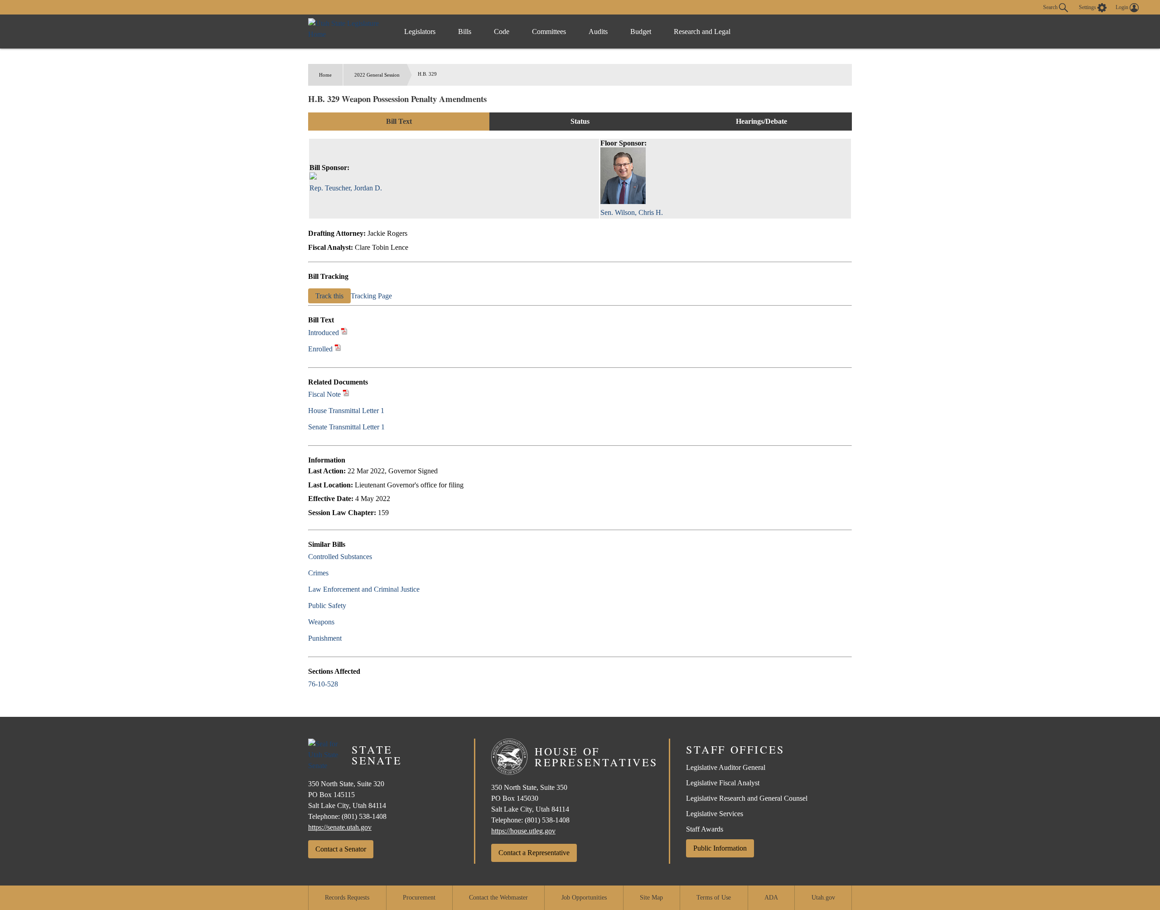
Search (1051, 7)
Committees (549, 31)
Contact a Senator (340, 849)
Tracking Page (371, 296)
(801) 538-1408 (364, 816)
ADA (771, 897)
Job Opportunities (584, 897)
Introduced (323, 332)
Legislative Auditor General (725, 767)
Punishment (325, 638)
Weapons (321, 622)
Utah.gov (823, 897)
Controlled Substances (340, 556)
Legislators (419, 31)
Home (325, 75)
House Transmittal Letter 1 (346, 410)
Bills (464, 31)
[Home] (347, 32)
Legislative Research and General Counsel (746, 798)
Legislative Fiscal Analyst (722, 783)
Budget (640, 31)
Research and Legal (702, 31)
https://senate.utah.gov (340, 827)
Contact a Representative (534, 852)
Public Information (720, 848)
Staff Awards (704, 829)
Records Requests (347, 897)
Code (501, 31)
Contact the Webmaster (498, 897)
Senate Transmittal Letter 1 (346, 427)
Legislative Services (714, 814)
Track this (329, 296)
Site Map (651, 897)
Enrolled (320, 349)
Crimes (318, 573)
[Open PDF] (344, 332)
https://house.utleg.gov (523, 831)
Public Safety (327, 605)
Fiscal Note (324, 394)
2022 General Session (377, 75)
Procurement (419, 897)
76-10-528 (323, 684)
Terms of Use (713, 897)
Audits (598, 31)
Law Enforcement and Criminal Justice (364, 589)
